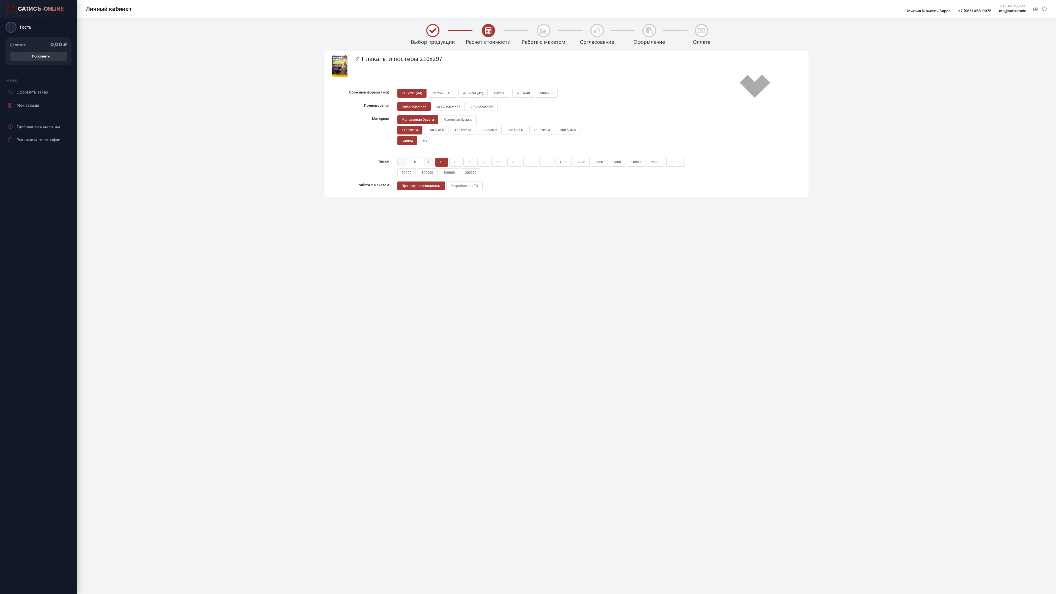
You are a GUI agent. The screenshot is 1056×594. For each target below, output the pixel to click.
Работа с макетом (373, 185)
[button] (402, 162)
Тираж (383, 161)
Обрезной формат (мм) (369, 92)
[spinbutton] (415, 162)
